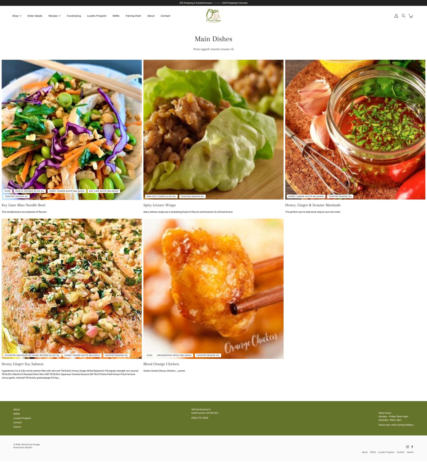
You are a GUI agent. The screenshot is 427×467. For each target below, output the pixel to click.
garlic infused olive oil (29, 191)
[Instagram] (407, 446)
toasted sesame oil (16, 196)
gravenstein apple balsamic (174, 355)
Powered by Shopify (22, 447)
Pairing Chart (133, 15)
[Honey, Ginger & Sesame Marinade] (355, 130)
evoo (8, 191)
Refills (116, 15)
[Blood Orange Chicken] (213, 289)
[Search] (403, 16)
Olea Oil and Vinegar (30, 444)
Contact (165, 15)
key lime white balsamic (104, 191)
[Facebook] (412, 446)
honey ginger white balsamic (67, 191)
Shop (15, 15)
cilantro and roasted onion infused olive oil (32, 355)
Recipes (53, 15)
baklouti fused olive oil (161, 196)
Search (17, 426)
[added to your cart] (411, 16)
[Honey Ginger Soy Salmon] (72, 289)
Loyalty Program (96, 15)
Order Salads (35, 15)
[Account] (396, 16)
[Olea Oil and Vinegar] (213, 16)
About (151, 15)
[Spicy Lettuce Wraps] (213, 130)
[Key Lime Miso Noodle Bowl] (72, 130)
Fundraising (74, 15)
